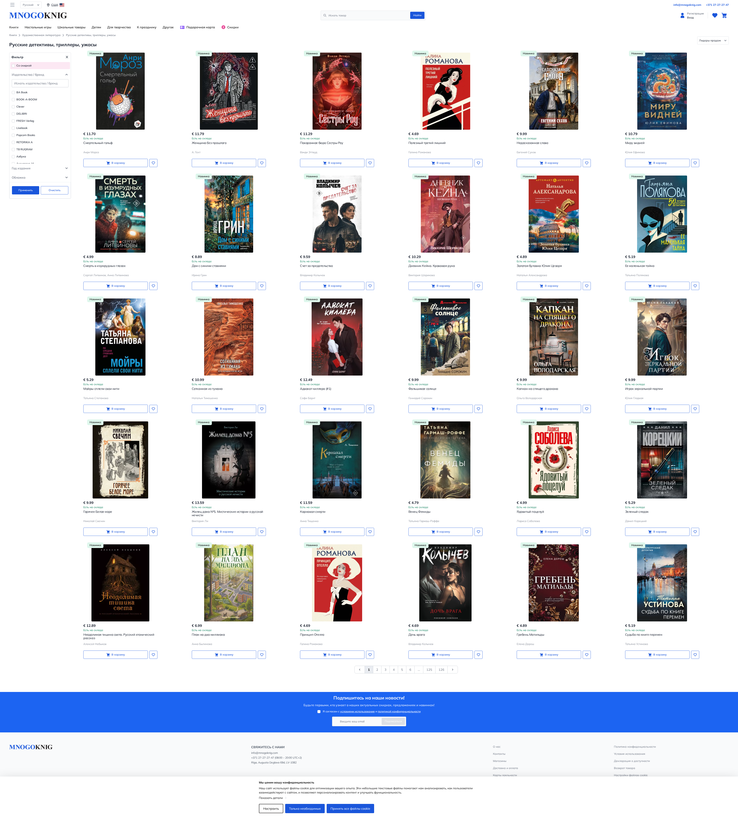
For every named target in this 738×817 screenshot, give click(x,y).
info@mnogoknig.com (687, 5)
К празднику (146, 27)
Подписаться (393, 721)
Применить (25, 190)
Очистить (55, 190)
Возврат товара (624, 768)
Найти (417, 15)
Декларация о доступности (632, 761)
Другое (168, 27)
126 (441, 670)
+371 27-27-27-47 (717, 5)
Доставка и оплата (505, 768)
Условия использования (629, 754)
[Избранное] (714, 15)
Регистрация (695, 13)
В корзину (118, 163)
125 (429, 670)
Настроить (271, 808)
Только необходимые (305, 808)
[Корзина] (724, 15)
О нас (496, 746)
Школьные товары (71, 27)
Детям (96, 27)
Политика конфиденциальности (635, 746)
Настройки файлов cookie (631, 775)
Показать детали (271, 798)
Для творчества (119, 27)
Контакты (499, 754)
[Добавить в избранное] (153, 163)
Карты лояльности (505, 775)
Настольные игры (38, 27)
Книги (14, 27)
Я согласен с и (372, 711)
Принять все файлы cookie (350, 808)
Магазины (499, 761)
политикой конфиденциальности (399, 711)
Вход (690, 17)
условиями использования (357, 711)
